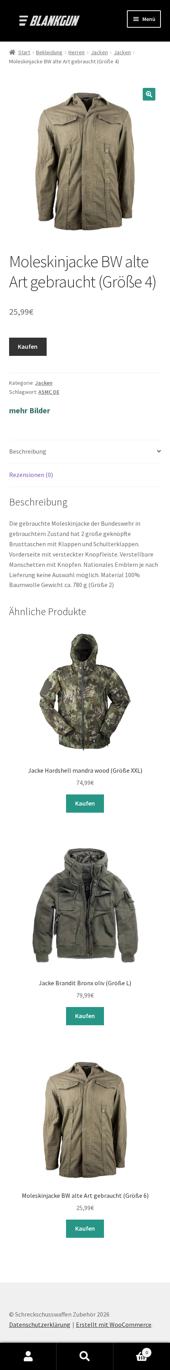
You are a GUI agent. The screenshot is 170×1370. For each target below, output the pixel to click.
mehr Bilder (29, 410)
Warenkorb (130, 1349)
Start (24, 52)
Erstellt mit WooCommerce (113, 1324)
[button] (149, 94)
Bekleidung (49, 52)
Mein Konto (28, 1356)
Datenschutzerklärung (39, 1324)
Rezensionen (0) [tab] (31, 475)
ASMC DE (48, 391)
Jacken (99, 52)
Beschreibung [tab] (27, 451)
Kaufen (28, 346)
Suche (85, 1356)
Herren (76, 52)
